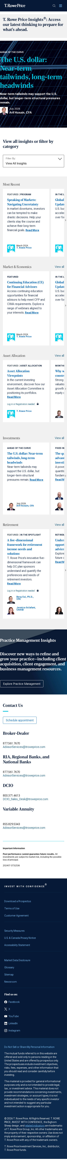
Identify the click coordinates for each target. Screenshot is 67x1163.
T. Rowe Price (24, 248)
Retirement (10, 525)
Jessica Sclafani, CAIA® (26, 608)
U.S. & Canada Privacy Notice (20, 938)
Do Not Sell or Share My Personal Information (29, 1047)
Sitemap (9, 974)
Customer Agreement (16, 915)
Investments (11, 438)
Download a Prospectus (17, 901)
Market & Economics (17, 267)
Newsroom (10, 981)
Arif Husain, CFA (20, 112)
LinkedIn (13, 1023)
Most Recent (11, 184)
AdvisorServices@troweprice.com (24, 747)
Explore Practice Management (21, 684)
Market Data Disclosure (17, 960)
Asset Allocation (14, 356)
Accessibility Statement (17, 945)
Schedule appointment (20, 720)
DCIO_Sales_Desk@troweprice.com (25, 799)
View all (59, 266)
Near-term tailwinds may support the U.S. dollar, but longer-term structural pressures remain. (30, 98)
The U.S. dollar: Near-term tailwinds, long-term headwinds (31, 72)
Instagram (14, 1030)
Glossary (9, 967)
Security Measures (14, 930)
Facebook (14, 1002)
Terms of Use (11, 908)
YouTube (14, 1016)
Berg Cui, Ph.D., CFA (25, 598)
